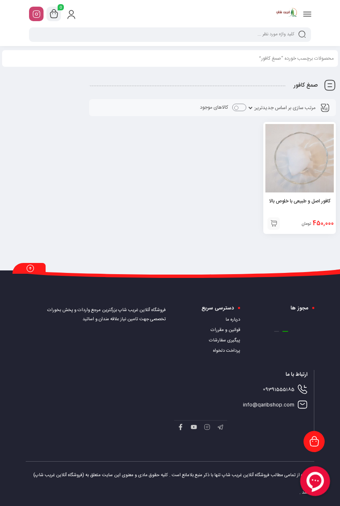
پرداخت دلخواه (226, 351)
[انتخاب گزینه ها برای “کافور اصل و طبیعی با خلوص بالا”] (273, 223)
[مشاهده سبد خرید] (54, 14)
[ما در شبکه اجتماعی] (36, 14)
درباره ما (233, 320)
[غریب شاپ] (287, 14)
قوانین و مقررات (225, 330)
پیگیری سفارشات (224, 340)
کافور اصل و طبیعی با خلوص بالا (299, 201)
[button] (285, 331)
